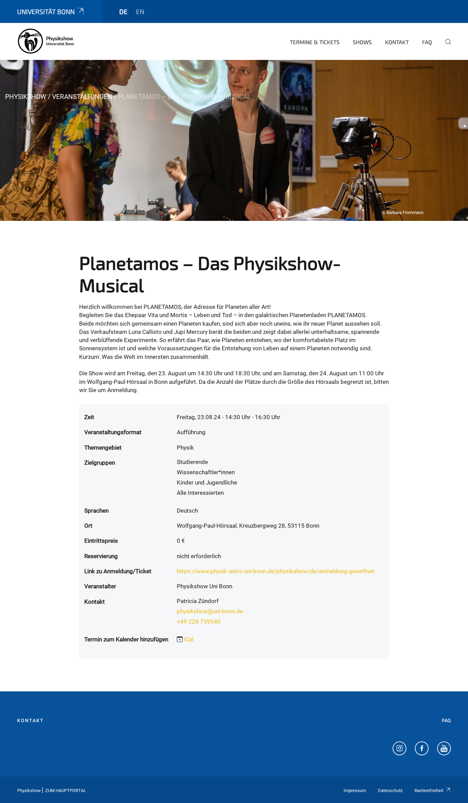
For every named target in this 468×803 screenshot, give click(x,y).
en (140, 11)
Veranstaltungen (82, 97)
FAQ (427, 42)
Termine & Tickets (315, 42)
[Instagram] (399, 749)
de (123, 11)
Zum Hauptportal (65, 790)
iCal (189, 639)
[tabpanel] (234, 140)
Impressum (355, 790)
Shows (362, 42)
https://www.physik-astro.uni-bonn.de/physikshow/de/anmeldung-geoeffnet (275, 571)
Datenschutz (390, 790)
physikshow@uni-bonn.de (210, 611)
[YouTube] (444, 749)
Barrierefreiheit (429, 790)
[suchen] (445, 46)
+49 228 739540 (199, 621)
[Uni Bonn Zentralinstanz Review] (46, 41)
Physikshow (25, 97)
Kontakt (397, 42)
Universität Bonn (46, 11)
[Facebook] (422, 749)
